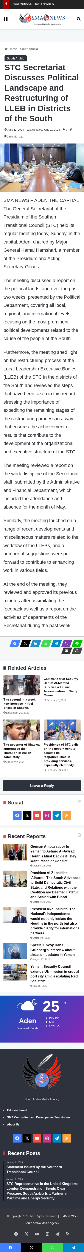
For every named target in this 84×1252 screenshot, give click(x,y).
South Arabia (29, 49)
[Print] (76, 651)
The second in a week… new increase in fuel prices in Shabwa (21, 703)
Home (12, 49)
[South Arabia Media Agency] (42, 19)
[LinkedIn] (34, 643)
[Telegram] (55, 643)
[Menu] (5, 20)
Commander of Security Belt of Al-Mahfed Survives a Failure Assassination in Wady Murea (61, 687)
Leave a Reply (42, 786)
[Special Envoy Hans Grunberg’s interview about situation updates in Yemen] (15, 951)
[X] (24, 643)
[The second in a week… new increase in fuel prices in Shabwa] (21, 685)
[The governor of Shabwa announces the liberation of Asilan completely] (21, 730)
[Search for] (78, 20)
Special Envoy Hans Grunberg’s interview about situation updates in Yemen (52, 950)
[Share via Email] (65, 651)
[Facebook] (13, 643)
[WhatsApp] (44, 643)
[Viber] (65, 643)
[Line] (76, 643)
